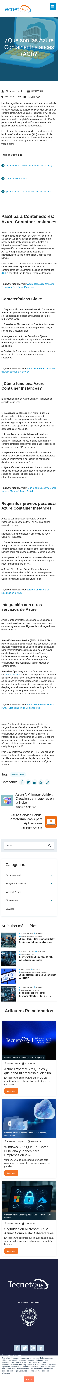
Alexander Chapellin (16, 1141)
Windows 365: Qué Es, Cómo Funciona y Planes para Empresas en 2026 (26, 1151)
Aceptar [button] (29, 1379)
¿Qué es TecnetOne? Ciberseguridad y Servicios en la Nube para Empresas (36, 940)
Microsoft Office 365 (28, 1133)
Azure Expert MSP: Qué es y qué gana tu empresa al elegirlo (27, 1071)
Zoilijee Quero (13, 1063)
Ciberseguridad (13, 875)
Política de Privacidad (11, 1355)
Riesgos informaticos (15, 883)
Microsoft (23, 1057)
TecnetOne (38, 936)
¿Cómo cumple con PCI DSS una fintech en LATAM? (37, 976)
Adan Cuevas (25, 969)
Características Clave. (17, 178)
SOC (22, 936)
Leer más (11, 1091)
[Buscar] (49, 845)
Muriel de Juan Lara (27, 951)
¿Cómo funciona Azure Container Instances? (28, 191)
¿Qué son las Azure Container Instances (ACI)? (29, 165)
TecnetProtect (29, 936)
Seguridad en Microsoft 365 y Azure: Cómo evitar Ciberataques (29, 1231)
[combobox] (29, 845)
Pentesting (35, 990)
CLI (4, 273)
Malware (9, 909)
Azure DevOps (12, 674)
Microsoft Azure (13, 96)
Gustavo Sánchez (27, 933)
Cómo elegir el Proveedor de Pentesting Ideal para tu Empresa (35, 994)
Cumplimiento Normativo (39, 972)
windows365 (9, 1135)
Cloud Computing (36, 1057)
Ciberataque (11, 900)
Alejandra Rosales (15, 91)
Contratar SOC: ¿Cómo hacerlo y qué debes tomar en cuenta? (36, 958)
